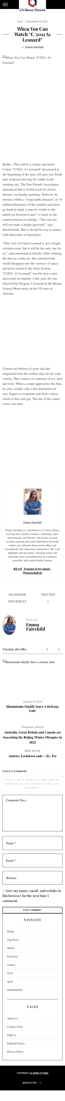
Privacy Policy (15, 1051)
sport (10, 981)
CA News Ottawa (38, 1073)
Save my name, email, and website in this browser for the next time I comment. (32, 896)
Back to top (30, 1083)
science (11, 965)
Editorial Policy (16, 1043)
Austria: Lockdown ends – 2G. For (32, 753)
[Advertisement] (32, 125)
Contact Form (15, 1026)
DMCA (11, 1035)
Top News (13, 940)
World (10, 948)
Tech (20, 21)
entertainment (14, 989)
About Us (12, 1018)
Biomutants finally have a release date (32, 708)
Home (10, 931)
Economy (12, 956)
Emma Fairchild (34, 47)
